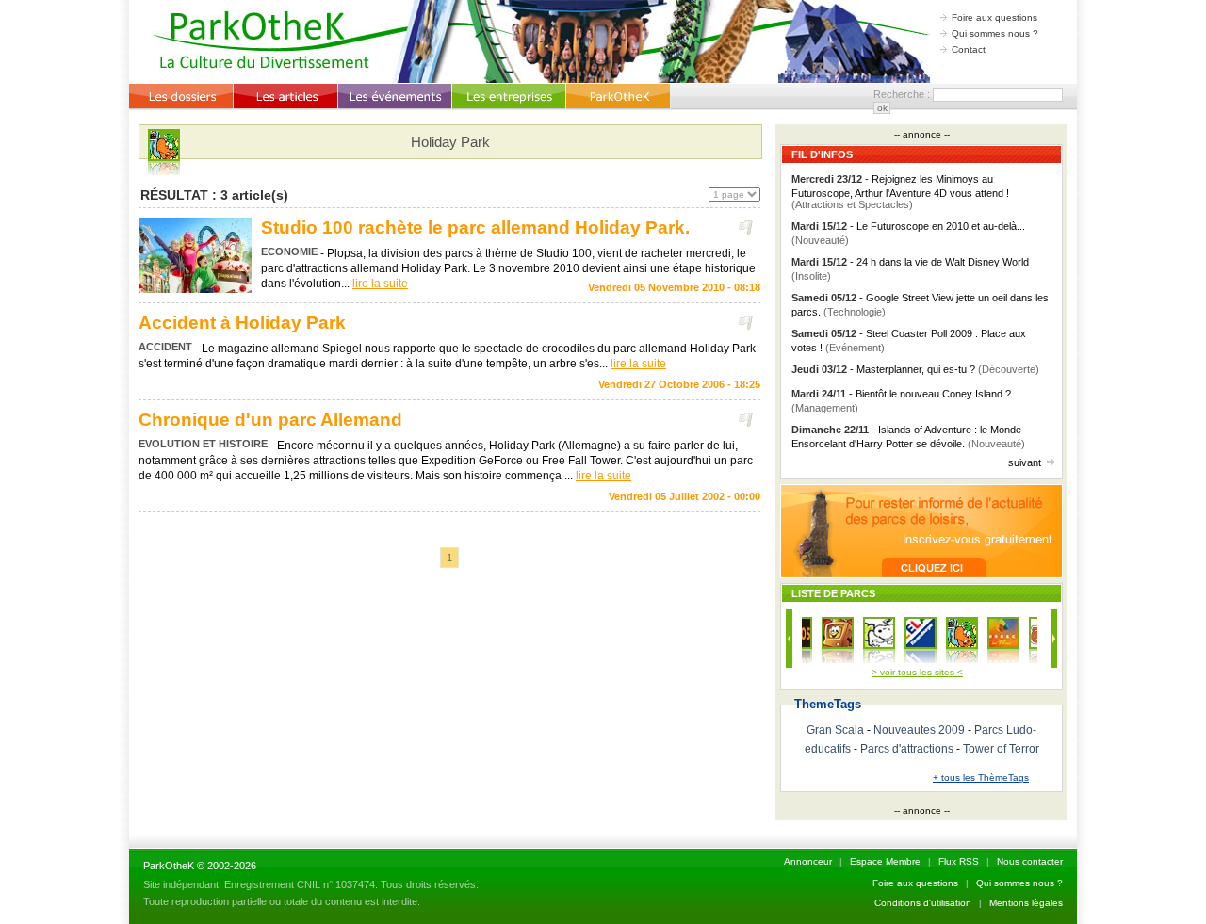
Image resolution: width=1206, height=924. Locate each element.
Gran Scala (835, 730)
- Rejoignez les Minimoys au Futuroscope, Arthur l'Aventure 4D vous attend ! (900, 191)
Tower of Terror (1001, 748)
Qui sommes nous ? (995, 33)
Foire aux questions (994, 17)
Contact (969, 49)
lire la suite (380, 283)
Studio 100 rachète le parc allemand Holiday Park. (475, 227)
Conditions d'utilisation (922, 903)
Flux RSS (958, 861)
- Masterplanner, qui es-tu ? (915, 369)
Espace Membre (885, 861)
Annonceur (808, 861)
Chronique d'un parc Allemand (270, 420)
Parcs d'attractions (906, 748)
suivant (1024, 462)
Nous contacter (1030, 861)
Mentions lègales (1026, 903)
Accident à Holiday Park (242, 322)
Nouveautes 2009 (919, 730)
